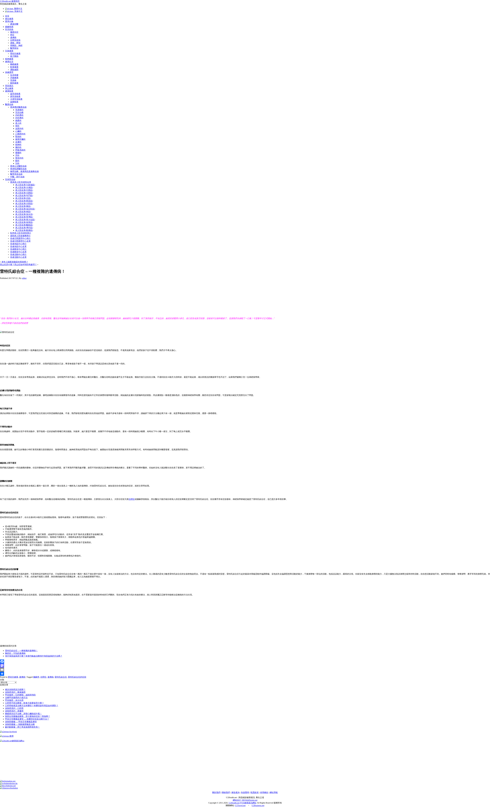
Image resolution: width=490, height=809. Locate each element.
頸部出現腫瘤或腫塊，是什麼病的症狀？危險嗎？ (27, 716)
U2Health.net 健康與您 (10, 1)
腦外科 (18, 147)
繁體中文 (17, 9)
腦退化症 (14, 32)
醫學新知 (14, 48)
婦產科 (18, 120)
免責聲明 (245, 792)
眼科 (17, 161)
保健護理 (9, 72)
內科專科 (19, 115)
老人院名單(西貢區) (24, 201)
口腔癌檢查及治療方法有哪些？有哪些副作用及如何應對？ (31, 706)
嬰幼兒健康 (15, 53)
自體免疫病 (15, 40)
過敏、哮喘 (15, 43)
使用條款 (264, 792)
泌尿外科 (19, 128)
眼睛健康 (14, 83)
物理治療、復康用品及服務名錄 (24, 171)
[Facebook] (245, 661)
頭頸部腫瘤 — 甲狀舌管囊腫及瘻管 (21, 722)
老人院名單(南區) (23, 212)
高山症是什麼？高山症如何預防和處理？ (18, 264)
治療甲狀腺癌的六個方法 (16, 697)
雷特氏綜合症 (61, 677)
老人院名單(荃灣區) (24, 217)
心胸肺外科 (20, 134)
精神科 (18, 145)
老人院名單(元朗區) (24, 193)
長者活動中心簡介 (18, 254)
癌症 (12, 35)
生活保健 (14, 75)
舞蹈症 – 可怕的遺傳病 (15, 653)
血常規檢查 (15, 94)
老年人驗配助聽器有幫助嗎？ (15, 262)
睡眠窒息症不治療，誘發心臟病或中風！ (23, 714)
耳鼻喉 (13, 80)
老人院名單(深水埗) (24, 214)
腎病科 (18, 136)
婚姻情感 (9, 27)
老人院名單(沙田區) (24, 203)
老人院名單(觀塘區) (24, 230)
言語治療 (19, 112)
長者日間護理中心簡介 (20, 238)
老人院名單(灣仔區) (24, 228)
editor (24, 278)
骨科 (17, 126)
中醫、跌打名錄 (17, 177)
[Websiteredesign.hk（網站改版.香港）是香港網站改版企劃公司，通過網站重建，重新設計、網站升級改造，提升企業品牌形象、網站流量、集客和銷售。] (8, 783)
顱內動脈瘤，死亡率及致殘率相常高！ (22, 727)
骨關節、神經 (16, 45)
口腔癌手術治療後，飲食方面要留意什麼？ (24, 703)
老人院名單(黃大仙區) (25, 220)
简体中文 (18, 11)
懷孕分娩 (9, 21)
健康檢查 (9, 91)
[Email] (245, 670)
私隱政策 (254, 792)
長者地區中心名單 (18, 246)
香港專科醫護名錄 (18, 107)
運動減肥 (14, 70)
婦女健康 (9, 19)
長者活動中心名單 (18, 257)
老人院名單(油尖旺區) (25, 209)
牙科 (17, 155)
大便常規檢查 (16, 99)
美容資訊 (9, 86)
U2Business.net (258, 805)
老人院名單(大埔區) (24, 187)
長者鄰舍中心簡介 (18, 249)
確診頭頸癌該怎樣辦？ (15, 689)
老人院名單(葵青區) (24, 222)
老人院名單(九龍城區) (25, 185)
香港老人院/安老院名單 (20, 182)
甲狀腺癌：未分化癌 (14, 700)
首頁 (7, 16)
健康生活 (9, 61)
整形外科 (19, 158)
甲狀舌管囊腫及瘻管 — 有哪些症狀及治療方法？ (27, 719)
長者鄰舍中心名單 (18, 252)
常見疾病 (9, 29)
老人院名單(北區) (23, 198)
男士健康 (9, 88)
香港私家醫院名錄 (18, 169)
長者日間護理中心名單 (20, 241)
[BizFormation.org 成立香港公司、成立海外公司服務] (7, 781)
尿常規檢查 (15, 96)
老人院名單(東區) (23, 206)
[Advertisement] (76, 297)
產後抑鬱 (14, 24)
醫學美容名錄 (16, 174)
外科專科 (19, 118)
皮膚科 (18, 142)
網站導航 (274, 792)
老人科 (18, 123)
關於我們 (216, 792)
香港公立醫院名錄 (18, 166)
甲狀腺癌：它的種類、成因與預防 (20, 695)
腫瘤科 (18, 153)
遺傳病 (13, 37)
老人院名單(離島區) (24, 225)
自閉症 (132, 499)
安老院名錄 (10, 179)
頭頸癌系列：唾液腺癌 (15, 692)
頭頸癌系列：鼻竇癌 (14, 711)
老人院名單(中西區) (24, 190)
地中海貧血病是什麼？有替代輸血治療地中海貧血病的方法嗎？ (33, 656)
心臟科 (18, 131)
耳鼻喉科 (19, 110)
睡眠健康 (14, 64)
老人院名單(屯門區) (24, 195)
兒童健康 (9, 51)
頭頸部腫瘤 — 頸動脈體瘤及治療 (20, 724)
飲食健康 (14, 67)
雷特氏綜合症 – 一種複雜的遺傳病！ (21, 651)
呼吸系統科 (20, 150)
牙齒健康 (14, 78)
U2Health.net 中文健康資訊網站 (242, 803)
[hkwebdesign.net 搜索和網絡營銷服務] (8, 786)
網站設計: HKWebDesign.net (245, 800)
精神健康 (9, 59)
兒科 (17, 163)
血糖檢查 (14, 102)
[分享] (245, 674)
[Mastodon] (245, 666)
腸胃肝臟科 (20, 139)
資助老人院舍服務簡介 (20, 236)
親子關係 (14, 56)
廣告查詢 (235, 792)
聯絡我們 (226, 792)
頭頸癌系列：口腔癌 (14, 708)
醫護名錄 (9, 104)
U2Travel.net (240, 805)
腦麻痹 (36, 677)
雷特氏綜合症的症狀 (77, 677)
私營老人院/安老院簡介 (20, 233)
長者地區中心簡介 (18, 244)
